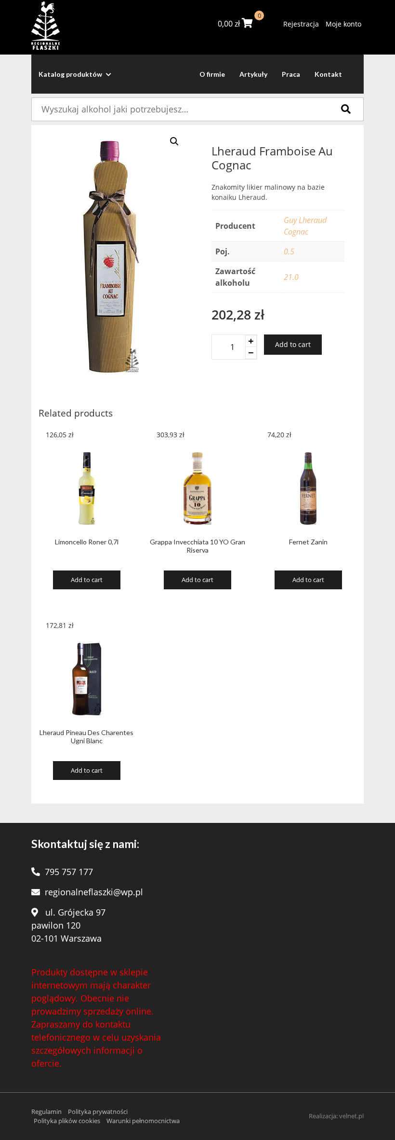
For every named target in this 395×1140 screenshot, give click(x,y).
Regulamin (46, 1111)
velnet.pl (351, 1116)
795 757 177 (69, 871)
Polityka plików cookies (67, 1120)
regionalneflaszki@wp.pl (94, 892)
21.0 (291, 277)
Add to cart (293, 344)
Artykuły (253, 74)
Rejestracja (301, 23)
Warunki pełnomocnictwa (143, 1120)
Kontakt (328, 74)
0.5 (289, 251)
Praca (291, 74)
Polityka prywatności (98, 1111)
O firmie (212, 74)
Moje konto (343, 23)
